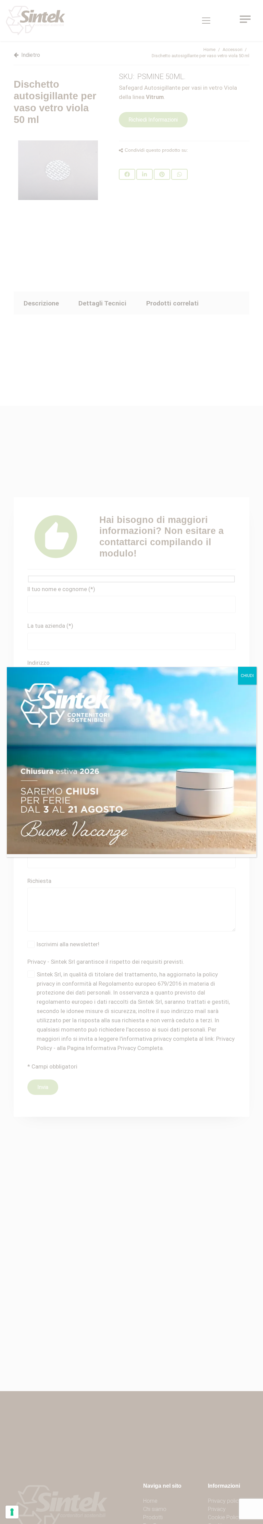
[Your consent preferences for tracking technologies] (11, 1512)
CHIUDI (247, 675)
